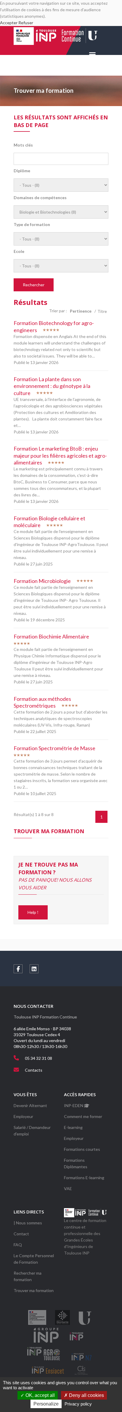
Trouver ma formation (34, 1290)
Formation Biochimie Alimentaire (51, 636)
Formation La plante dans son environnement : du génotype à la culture (52, 386)
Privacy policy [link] (78, 1403)
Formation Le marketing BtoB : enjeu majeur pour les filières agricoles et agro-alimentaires (60, 455)
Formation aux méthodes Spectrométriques (42, 702)
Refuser (25, 22)
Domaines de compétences (40, 198)
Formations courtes (82, 1149)
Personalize (46, 1403)
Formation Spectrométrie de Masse (54, 748)
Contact (21, 1233)
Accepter (8, 22)
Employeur (23, 1116)
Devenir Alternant (30, 1105)
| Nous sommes (28, 1222)
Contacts (33, 1070)
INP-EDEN (74, 1105)
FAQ (18, 1244)
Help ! (33, 912)
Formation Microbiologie (42, 581)
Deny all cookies (86, 1395)
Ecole (19, 251)
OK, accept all (39, 1395)
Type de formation (32, 224)
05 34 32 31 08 (38, 1058)
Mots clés (23, 145)
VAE (68, 1188)
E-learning (73, 1127)
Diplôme (22, 171)
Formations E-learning (84, 1177)
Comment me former (83, 1116)
